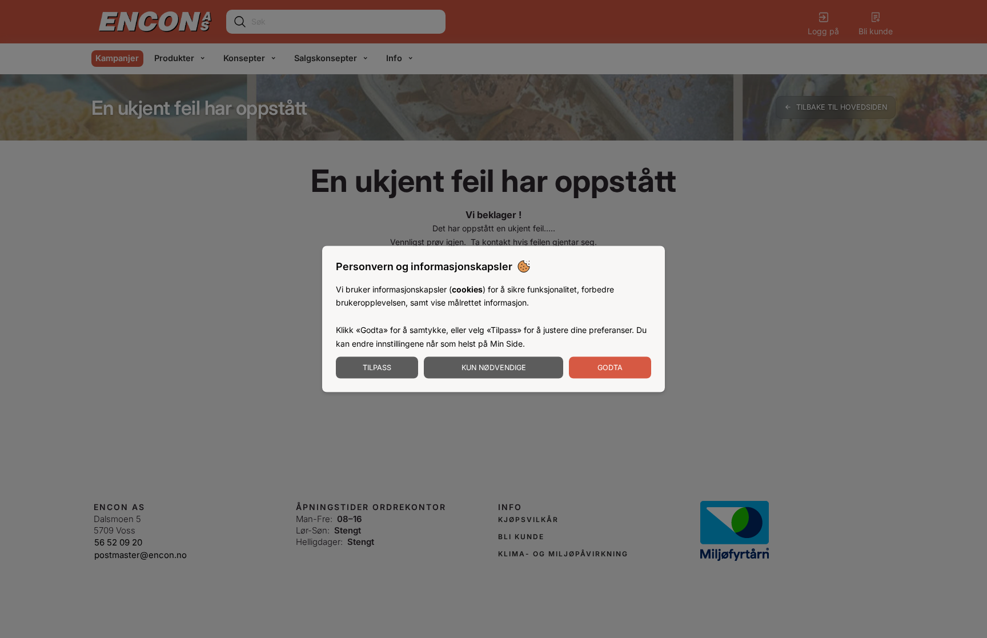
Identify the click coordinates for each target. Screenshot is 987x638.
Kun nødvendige (494, 367)
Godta (610, 367)
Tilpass (377, 367)
